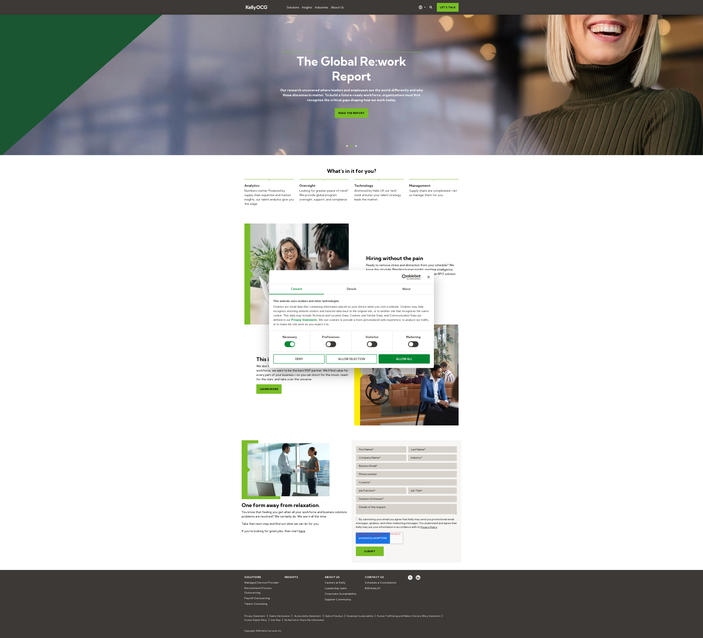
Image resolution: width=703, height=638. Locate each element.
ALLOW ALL (404, 359)
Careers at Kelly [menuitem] (335, 582)
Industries (321, 7)
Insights (307, 7)
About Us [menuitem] (332, 577)
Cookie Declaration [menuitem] (279, 616)
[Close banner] (428, 277)
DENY (299, 359)
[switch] (331, 344)
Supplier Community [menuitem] (338, 599)
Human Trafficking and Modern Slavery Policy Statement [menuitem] (408, 616)
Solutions (293, 7)
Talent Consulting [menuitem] (255, 603)
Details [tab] (351, 289)
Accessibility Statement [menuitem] (307, 616)
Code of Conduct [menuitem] (334, 616)
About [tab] (406, 289)
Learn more (269, 389)
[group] (357, 519)
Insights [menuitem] (291, 577)
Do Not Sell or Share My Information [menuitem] (304, 620)
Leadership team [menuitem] (336, 588)
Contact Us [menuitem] (374, 577)
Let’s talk (447, 7)
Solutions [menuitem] (252, 577)
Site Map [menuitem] (275, 620)
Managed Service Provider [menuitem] (261, 582)
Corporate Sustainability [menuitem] (340, 593)
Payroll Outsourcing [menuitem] (257, 598)
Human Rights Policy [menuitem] (255, 620)
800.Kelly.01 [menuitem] (372, 588)
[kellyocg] (410, 577)
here (302, 531)
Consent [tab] (296, 289)
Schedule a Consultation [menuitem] (381, 582)
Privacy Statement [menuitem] (254, 616)
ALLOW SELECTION (351, 359)
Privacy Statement (303, 319)
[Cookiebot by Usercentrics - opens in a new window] (404, 277)
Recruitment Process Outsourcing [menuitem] (258, 590)
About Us (337, 7)
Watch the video (355, 110)
